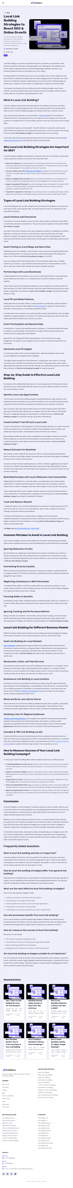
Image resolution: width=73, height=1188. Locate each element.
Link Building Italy (43, 1135)
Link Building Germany (44, 1130)
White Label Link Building (45, 1075)
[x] (11, 1174)
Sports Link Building (43, 1082)
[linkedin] (7, 1174)
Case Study (5, 1087)
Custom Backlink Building (9, 1138)
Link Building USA (43, 1118)
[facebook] (3, 1174)
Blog (3, 1093)
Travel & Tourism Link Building (47, 1085)
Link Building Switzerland (45, 1148)
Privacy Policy (6, 1098)
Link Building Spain (43, 1133)
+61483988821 (9, 1163)
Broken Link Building (44, 1077)
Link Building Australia (44, 1123)
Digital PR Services (7, 1123)
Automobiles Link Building (45, 1087)
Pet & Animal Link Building (45, 1097)
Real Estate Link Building (45, 1080)
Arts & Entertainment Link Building (48, 1095)
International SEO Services (9, 1130)
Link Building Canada (44, 1125)
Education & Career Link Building (47, 1090)
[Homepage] (36, 3)
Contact (4, 1090)
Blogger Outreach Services (9, 1135)
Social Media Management (10, 1133)
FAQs (3, 1101)
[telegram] (15, 1174)
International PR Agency (9, 1125)
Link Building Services (8, 1118)
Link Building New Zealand (45, 1143)
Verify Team (5, 1104)
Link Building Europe (44, 1128)
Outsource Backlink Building (10, 1140)
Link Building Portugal (44, 1138)
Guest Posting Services (8, 1120)
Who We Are (5, 1084)
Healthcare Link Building (45, 1092)
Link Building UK (42, 1120)
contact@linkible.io (10, 1158)
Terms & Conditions (8, 1096)
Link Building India (43, 1145)
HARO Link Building (43, 1072)
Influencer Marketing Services (10, 1128)
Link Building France (43, 1140)
